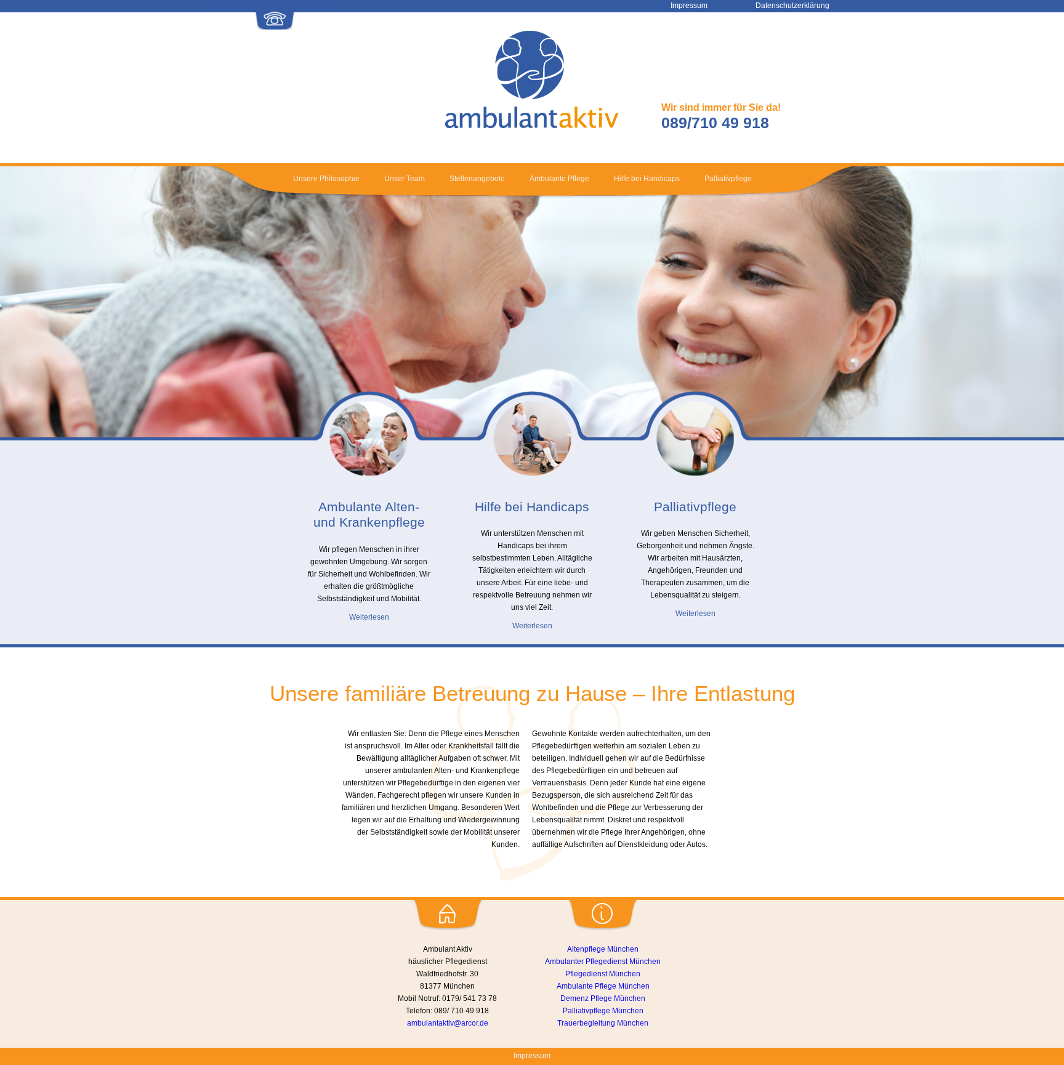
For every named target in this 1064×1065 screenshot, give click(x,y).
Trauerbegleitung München (602, 1023)
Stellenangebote (477, 178)
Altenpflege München (603, 949)
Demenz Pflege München (602, 998)
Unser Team (404, 178)
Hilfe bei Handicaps (647, 178)
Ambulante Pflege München (603, 986)
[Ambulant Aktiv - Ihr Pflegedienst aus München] (532, 125)
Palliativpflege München (603, 1010)
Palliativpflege (728, 178)
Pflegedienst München (602, 974)
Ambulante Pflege (559, 178)
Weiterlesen (369, 617)
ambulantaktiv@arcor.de (447, 1023)
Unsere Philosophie (326, 178)
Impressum (532, 1055)
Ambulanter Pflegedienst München (603, 961)
